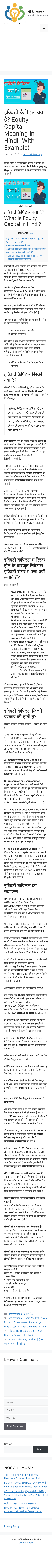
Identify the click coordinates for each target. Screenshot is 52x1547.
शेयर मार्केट (28, 1313)
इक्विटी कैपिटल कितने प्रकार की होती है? (24, 255)
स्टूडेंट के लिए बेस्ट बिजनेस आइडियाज (20, 1503)
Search (8, 1444)
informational (15, 1313)
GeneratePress (26, 1542)
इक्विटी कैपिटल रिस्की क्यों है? (19, 245)
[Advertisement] (26, 53)
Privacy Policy (11, 1526)
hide (31, 233)
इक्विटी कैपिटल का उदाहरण (18, 259)
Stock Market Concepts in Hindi (28, 1326)
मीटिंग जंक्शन (36, 12)
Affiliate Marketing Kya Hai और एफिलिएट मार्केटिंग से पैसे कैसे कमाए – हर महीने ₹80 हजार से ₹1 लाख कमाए (26, 1495)
